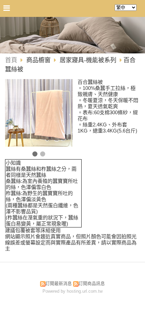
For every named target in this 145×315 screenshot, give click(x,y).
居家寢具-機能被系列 (88, 60)
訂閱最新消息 (59, 283)
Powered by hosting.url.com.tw (72, 291)
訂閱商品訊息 (92, 283)
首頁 (11, 60)
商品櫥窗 (39, 60)
